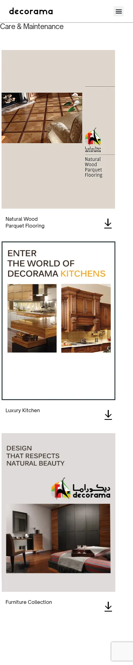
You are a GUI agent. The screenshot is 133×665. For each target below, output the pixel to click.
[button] (119, 11)
